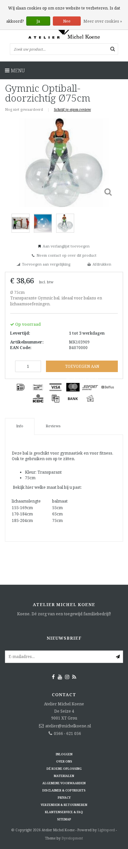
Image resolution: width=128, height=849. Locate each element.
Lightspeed (106, 830)
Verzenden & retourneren (64, 805)
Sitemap (64, 819)
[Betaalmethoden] (20, 387)
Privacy (64, 797)
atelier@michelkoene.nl (68, 726)
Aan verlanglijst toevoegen (66, 246)
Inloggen (64, 754)
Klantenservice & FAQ (64, 812)
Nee (67, 21)
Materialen (64, 776)
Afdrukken (102, 264)
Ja (38, 21)
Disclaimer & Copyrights (64, 790)
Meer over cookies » (102, 21)
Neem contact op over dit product (66, 255)
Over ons (64, 761)
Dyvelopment (72, 838)
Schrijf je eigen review (72, 109)
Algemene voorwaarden (64, 783)
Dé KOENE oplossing (64, 768)
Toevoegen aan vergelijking (46, 264)
